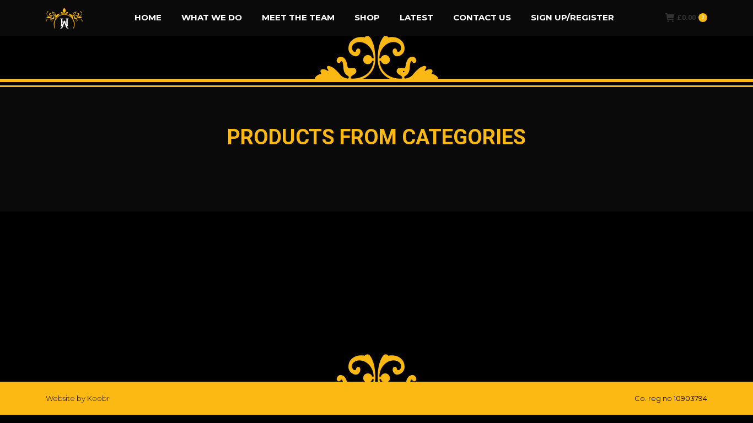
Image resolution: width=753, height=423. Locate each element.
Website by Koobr (78, 398)
